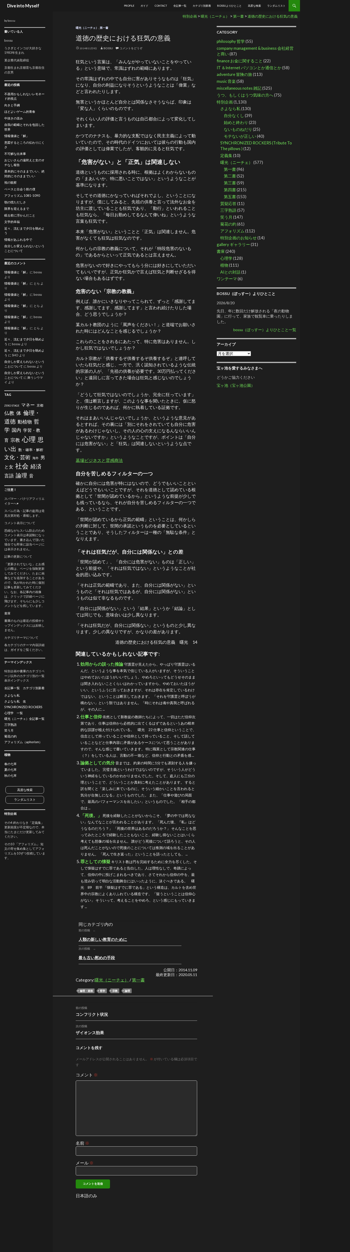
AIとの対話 (230, 272)
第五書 (230, 196)
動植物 (25, 421)
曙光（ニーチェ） (87, 27)
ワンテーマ (227, 278)
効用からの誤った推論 (101, 664)
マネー (28, 405)
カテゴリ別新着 (202, 5)
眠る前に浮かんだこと (19, 215)
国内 (16, 430)
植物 (224, 265)
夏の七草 (10, 769)
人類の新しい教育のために (103, 939)
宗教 (115, 990)
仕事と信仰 (91, 716)
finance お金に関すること (240, 60)
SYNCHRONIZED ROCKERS (23, 707)
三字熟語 (228, 210)
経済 (35, 466)
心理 (29, 439)
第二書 (230, 175)
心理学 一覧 (13, 713)
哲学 (102, 990)
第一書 (104, 27)
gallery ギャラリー (233, 244)
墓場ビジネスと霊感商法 (99, 460)
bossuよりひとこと (229, 5)
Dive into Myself (23, 5)
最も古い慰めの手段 (97, 957)
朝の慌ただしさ (15, 202)
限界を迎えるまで (16, 209)
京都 (40, 405)
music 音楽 (226, 81)
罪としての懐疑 (95, 861)
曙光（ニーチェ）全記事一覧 (24, 719)
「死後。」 (91, 815)
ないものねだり (238, 129)
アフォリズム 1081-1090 (22, 195)
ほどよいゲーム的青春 (19, 111)
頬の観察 (10, 182)
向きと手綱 (12, 105)
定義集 (226, 155)
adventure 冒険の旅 (234, 74)
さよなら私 (230, 108)
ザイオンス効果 (90, 1029)
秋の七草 (10, 775)
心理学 (226, 258)
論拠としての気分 (97, 762)
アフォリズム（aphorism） (23, 742)
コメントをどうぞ (131, 48)
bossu (108, 48)
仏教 (9, 413)
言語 (9, 475)
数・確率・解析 (30, 449)
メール (85, 1162)
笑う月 (226, 217)
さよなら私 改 (15, 701)
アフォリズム (232, 230)
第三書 (230, 182)
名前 (82, 1143)
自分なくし (234, 115)
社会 (22, 466)
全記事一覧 (179, 5)
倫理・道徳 (86, 990)
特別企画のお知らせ (238, 237)
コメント (87, 1074)
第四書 (230, 189)
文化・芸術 (17, 457)
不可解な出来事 (15, 154)
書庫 (221, 251)
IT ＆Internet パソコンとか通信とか (249, 67)
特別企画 (225, 101)
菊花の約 (228, 223)
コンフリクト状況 (92, 1011)
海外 (35, 458)
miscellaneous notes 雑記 (239, 88)
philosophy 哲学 (231, 41)
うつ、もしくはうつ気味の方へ (245, 95)
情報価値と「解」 (16, 136)
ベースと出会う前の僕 (19, 189)
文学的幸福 (12, 222)
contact (161, 5)
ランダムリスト (276, 5)
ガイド (144, 5)
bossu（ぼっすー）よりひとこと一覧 (264, 329)
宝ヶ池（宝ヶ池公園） (236, 385)
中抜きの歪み (13, 118)
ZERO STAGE (11, 405)
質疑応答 (228, 203)
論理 (127, 990)
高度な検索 (254, 5)
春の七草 (10, 764)
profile (129, 5)
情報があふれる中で (18, 239)
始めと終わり (236, 122)
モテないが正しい (240, 136)
